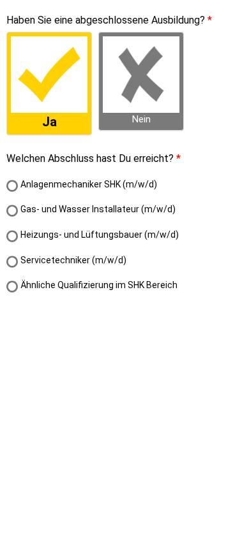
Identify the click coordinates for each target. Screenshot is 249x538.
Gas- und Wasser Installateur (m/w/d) (98, 209)
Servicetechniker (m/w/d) (73, 260)
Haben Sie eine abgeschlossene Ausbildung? (105, 20)
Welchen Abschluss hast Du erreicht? (90, 158)
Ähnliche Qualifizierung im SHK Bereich (98, 285)
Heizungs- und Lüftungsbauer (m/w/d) (99, 234)
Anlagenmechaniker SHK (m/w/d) (88, 184)
